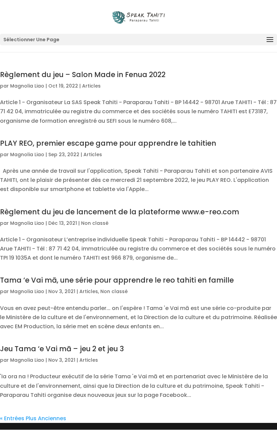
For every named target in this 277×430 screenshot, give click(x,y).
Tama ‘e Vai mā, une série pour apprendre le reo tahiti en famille (117, 280)
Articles (91, 85)
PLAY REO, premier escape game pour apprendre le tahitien (108, 143)
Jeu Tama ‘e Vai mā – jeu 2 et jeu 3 (62, 349)
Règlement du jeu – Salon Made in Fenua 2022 (83, 74)
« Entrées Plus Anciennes (33, 418)
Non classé (94, 223)
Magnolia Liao (27, 85)
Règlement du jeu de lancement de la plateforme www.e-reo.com (119, 212)
